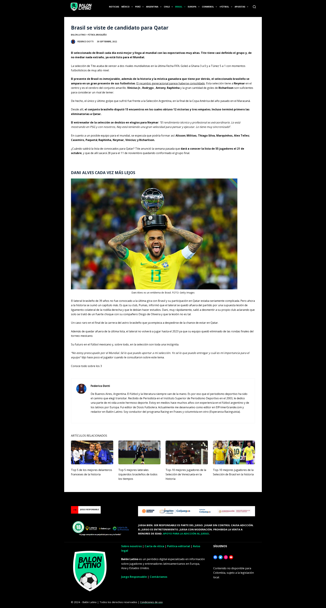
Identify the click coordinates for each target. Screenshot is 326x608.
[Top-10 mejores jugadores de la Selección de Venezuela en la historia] (187, 452)
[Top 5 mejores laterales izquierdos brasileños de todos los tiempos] (139, 452)
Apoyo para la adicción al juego (186, 533)
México (125, 6)
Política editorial (178, 546)
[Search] (254, 6)
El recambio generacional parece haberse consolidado (170, 83)
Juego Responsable (134, 577)
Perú (138, 6)
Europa (192, 6)
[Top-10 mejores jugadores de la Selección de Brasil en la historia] (234, 452)
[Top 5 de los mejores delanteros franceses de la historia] (92, 452)
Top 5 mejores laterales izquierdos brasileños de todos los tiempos (137, 474)
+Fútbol (224, 6)
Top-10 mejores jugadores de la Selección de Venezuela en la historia (186, 474)
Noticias (114, 6)
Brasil (178, 6)
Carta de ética (154, 546)
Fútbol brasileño (97, 34)
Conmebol (208, 6)
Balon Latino (78, 34)
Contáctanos (158, 577)
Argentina (152, 6)
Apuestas (240, 6)
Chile (167, 6)
